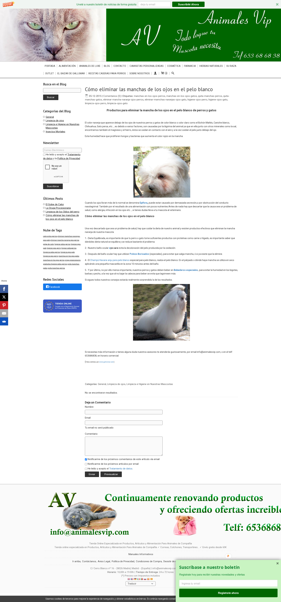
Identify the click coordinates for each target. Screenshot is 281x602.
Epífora (143, 202)
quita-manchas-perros (56, 268)
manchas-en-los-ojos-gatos (69, 256)
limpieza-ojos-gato (67, 252)
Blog (107, 66)
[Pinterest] (4, 305)
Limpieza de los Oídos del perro (62, 211)
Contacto (120, 66)
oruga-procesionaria (72, 260)
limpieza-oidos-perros (51, 252)
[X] (4, 297)
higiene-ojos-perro (54, 248)
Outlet (49, 73)
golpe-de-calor (48, 244)
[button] (140, 4)
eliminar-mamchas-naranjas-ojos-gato (165, 99)
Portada (50, 66)
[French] (132, 579)
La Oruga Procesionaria (58, 208)
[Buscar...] (173, 73)
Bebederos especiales (185, 270)
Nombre (89, 406)
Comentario (91, 433)
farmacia (190, 66)
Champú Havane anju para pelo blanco (110, 260)
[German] (135, 579)
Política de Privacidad (68, 158)
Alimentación (67, 66)
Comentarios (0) (112, 96)
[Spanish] (148, 579)
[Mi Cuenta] (155, 73)
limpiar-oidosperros (68, 248)
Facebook (54, 286)
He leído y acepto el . (110, 468)
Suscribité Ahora (188, 4)
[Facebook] (4, 289)
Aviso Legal (104, 561)
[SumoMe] (4, 321)
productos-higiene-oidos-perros (55, 264)
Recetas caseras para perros (107, 73)
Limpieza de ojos (55, 120)
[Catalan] (152, 579)
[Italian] (138, 579)
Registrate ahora (228, 593)
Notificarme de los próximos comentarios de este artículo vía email (124, 459)
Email (88, 417)
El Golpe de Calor (55, 204)
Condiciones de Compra (149, 561)
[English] (128, 579)
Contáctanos (89, 561)
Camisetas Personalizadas (147, 66)
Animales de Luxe (89, 66)
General (50, 117)
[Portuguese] (141, 579)
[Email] (4, 313)
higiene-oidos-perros (62, 244)
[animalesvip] (140, 35)
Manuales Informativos (140, 554)
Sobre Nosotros (139, 73)
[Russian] (145, 579)
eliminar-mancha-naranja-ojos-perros (64, 240)
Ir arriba (76, 561)
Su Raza (231, 66)
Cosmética (174, 66)
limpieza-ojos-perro (50, 256)
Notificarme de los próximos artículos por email (113, 463)
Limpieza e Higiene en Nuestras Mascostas (150, 384)
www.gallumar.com (106, 362)
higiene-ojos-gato (217, 99)
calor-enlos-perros (50, 236)
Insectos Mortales (55, 131)
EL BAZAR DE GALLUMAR (71, 73)
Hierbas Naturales (211, 66)
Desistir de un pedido (174, 561)
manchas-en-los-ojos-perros (54, 260)
